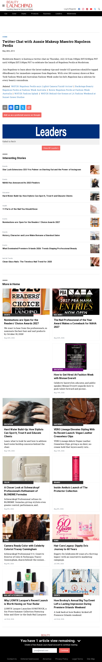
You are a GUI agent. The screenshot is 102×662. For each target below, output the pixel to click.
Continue (64, 650)
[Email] (4, 107)
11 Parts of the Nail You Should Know (20, 209)
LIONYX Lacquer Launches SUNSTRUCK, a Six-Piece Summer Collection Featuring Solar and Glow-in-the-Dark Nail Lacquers (25, 611)
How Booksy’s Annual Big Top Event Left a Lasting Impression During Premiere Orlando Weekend (74, 604)
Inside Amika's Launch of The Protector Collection (70, 489)
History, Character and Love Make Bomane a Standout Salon (31, 235)
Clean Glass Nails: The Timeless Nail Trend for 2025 (27, 262)
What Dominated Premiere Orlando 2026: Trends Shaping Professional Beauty (39, 248)
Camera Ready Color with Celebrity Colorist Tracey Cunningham (24, 547)
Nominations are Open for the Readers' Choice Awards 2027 (31, 222)
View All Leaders (51, 148)
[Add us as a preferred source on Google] (28, 107)
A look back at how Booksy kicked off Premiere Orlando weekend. (73, 613)
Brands (4, 166)
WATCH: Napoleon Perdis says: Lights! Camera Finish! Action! (42, 86)
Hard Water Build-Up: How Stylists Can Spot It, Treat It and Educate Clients (37, 196)
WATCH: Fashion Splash (26, 93)
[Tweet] (22, 107)
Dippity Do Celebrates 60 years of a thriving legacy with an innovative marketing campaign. (76, 557)
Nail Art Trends (7, 258)
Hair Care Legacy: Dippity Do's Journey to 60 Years (71, 547)
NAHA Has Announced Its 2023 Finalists (21, 183)
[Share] (10, 107)
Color (6, 482)
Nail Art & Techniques (13, 595)
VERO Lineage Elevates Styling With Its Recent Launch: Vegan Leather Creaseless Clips (74, 433)
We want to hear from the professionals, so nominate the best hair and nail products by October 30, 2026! (25, 331)
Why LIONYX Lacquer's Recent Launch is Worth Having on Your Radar (26, 602)
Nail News (58, 315)
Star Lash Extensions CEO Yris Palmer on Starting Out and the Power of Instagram (41, 169)
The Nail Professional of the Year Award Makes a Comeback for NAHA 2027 (75, 323)
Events (4, 179)
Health (4, 206)
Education (5, 192)
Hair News (58, 424)
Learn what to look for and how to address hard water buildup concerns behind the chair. (25, 444)
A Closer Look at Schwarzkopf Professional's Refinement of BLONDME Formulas (21, 491)
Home (4, 37)
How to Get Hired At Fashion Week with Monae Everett (74, 376)
